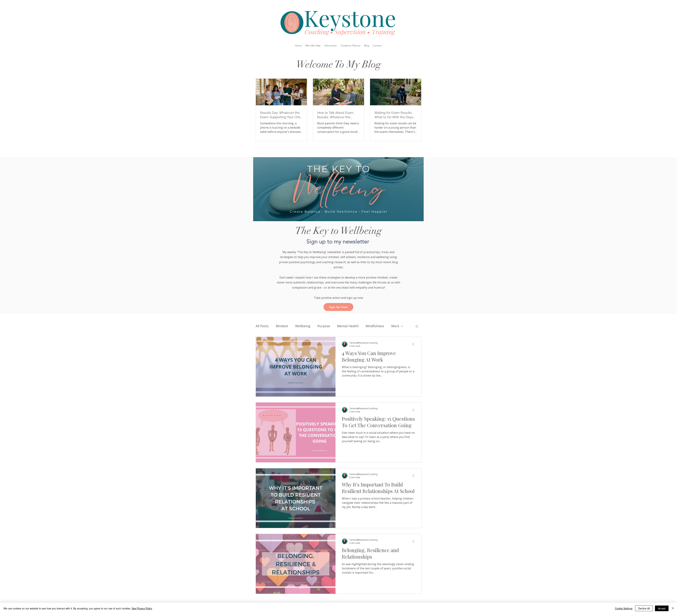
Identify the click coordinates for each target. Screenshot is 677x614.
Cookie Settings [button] (623, 608)
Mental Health (348, 326)
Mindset (282, 326)
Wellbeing (302, 326)
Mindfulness (375, 326)
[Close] (673, 608)
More (395, 326)
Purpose (323, 326)
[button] (312, 45)
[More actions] (414, 344)
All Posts (262, 326)
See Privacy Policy (142, 608)
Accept (662, 608)
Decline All (644, 608)
